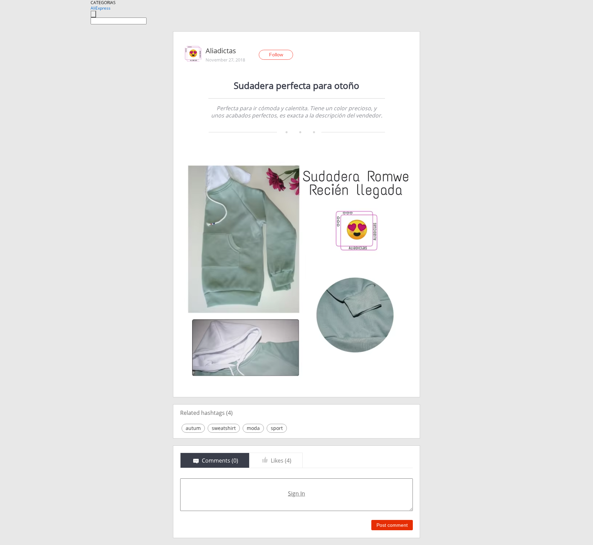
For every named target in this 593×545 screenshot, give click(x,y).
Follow (276, 54)
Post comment (392, 525)
